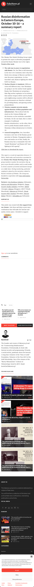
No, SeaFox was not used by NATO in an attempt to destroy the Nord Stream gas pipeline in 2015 (8, 313)
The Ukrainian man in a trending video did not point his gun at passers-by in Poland (20, 528)
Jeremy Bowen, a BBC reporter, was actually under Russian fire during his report (22, 538)
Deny (17, 575)
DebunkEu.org (17, 196)
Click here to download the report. (12, 149)
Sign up (3, 253)
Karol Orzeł (7, 33)
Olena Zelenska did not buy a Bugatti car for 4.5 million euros (16, 418)
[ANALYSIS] (17, 459)
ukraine (11, 305)
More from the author (25, 325)
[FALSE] (17, 387)
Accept (17, 570)
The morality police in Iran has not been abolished (21, 518)
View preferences (17, 579)
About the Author (9, 325)
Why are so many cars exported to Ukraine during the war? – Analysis (24, 312)
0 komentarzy (15, 33)
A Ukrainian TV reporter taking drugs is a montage (17, 395)
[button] (31, 556)
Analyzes (16, 551)
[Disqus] (17, 281)
